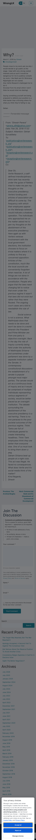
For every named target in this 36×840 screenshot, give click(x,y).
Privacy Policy (20, 820)
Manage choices (18, 836)
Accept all (18, 825)
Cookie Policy (7, 820)
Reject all (18, 830)
